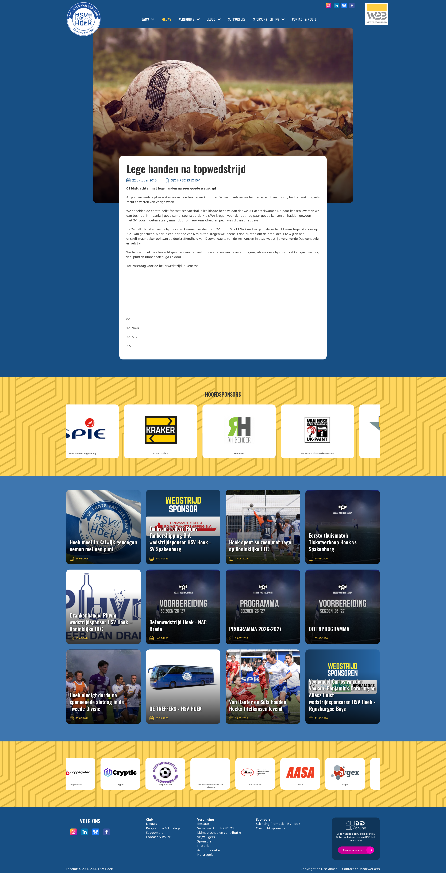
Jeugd (211, 19)
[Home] (83, 14)
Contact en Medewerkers (361, 869)
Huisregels (205, 854)
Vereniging (186, 19)
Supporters (236, 19)
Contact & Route (304, 19)
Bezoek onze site (352, 850)
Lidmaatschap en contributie (219, 832)
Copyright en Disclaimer (319, 869)
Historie (203, 846)
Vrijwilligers (206, 837)
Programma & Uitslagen (164, 828)
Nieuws (166, 19)
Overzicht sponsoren (271, 828)
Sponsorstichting (266, 19)
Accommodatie (208, 850)
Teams (144, 19)
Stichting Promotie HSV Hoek (278, 824)
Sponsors (204, 841)
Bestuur (203, 824)
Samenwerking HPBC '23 (215, 828)
